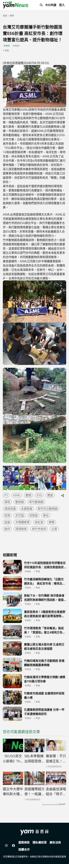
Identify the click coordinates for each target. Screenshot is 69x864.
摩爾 (51, 522)
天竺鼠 (19, 515)
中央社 (7, 45)
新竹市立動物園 (48, 509)
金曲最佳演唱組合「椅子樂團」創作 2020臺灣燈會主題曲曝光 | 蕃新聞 (56, 792)
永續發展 (26, 509)
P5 (6, 495)
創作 (7, 529)
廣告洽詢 (55, 842)
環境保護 (10, 509)
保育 (7, 515)
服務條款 (24, 842)
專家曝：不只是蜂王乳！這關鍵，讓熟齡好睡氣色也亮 (56, 759)
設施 (7, 522)
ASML (16, 495)
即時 (12, 15)
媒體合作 (24, 849)
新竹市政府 (39, 529)
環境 (7, 502)
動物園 (19, 502)
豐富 (50, 495)
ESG (39, 495)
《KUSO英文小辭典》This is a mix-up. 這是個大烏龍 (13, 759)
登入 (62, 5)
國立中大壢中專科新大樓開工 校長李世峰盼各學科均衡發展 (13, 792)
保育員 (33, 515)
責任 (46, 515)
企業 (54, 529)
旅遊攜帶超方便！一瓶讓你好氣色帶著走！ (34, 792)
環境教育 (21, 529)
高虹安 (39, 522)
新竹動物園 (36, 502)
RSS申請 (50, 5)
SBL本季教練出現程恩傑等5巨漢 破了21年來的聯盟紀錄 (34, 759)
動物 (28, 495)
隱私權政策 (40, 842)
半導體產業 (22, 522)
